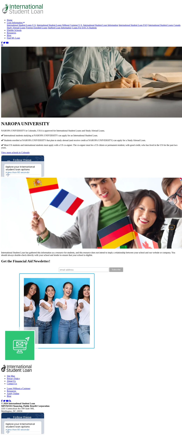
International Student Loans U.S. (21, 25)
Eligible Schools (14, 30)
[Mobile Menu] (2, 45)
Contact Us (12, 383)
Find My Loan (13, 38)
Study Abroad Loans (16, 28)
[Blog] (10, 401)
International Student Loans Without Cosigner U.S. (60, 25)
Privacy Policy (13, 378)
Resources (11, 33)
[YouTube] (7, 43)
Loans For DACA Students (84, 28)
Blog (9, 35)
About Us (11, 381)
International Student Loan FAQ (133, 25)
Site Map (11, 376)
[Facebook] (2, 43)
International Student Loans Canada (164, 25)
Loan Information (15, 22)
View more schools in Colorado (15, 152)
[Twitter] (4, 43)
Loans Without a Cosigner (18, 388)
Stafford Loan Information (60, 28)
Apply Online (13, 393)
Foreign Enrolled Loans (36, 28)
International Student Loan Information (100, 25)
